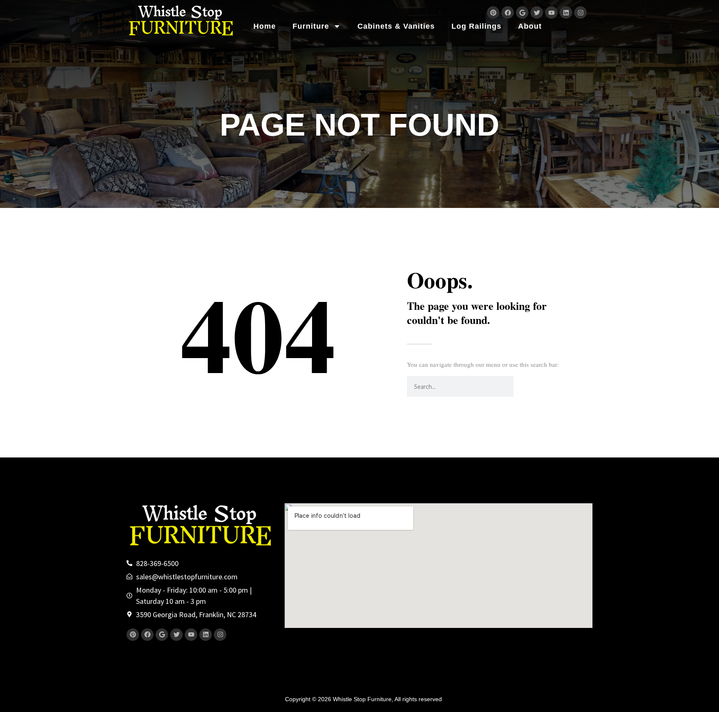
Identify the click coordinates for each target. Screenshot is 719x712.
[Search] (523, 386)
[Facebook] (507, 12)
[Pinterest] (493, 12)
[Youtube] (551, 12)
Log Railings (476, 26)
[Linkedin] (566, 12)
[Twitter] (537, 12)
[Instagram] (580, 12)
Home (264, 26)
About (530, 26)
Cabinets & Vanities (396, 26)
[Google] (522, 12)
